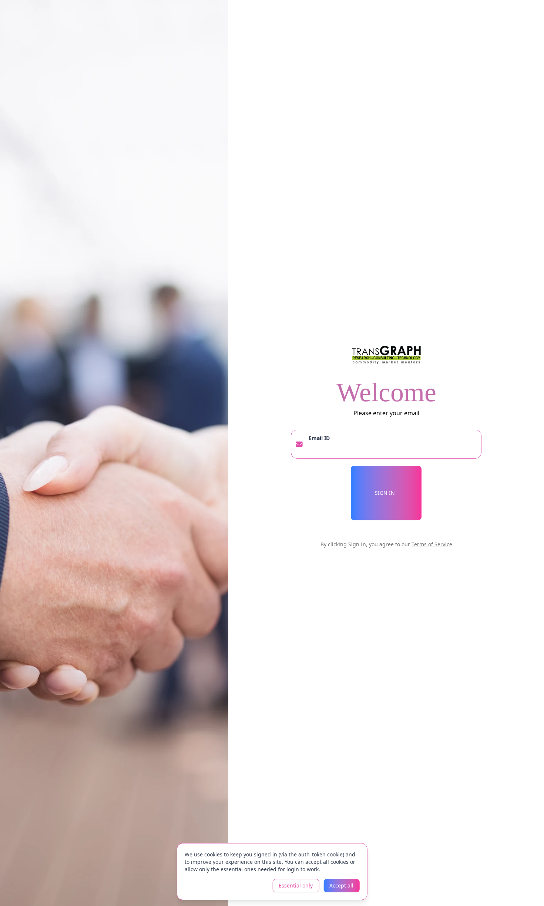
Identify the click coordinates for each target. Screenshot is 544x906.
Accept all (341, 885)
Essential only (296, 885)
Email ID (319, 438)
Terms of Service (432, 544)
